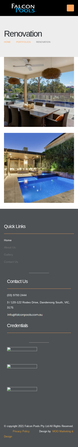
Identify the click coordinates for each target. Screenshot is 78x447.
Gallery (8, 254)
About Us (10, 247)
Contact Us (11, 261)
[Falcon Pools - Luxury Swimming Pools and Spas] (19, 8)
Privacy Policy (17, 431)
